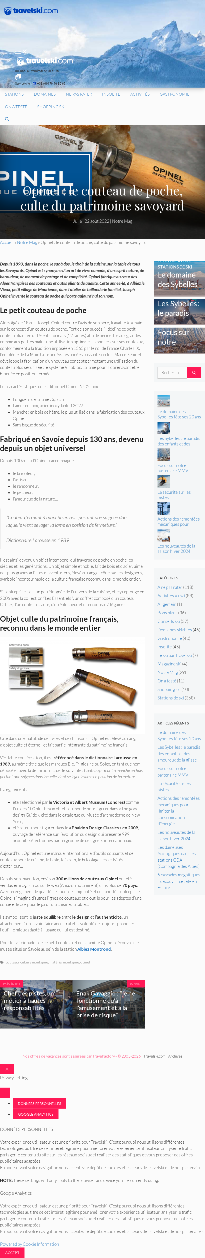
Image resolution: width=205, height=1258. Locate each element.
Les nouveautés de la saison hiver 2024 (176, 548)
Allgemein (167, 604)
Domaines (45, 94)
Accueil (7, 242)
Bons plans (168, 612)
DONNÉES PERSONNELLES (39, 1103)
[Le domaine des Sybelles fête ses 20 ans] (179, 293)
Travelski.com (155, 1056)
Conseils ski (169, 621)
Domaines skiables (175, 629)
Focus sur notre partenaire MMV (173, 468)
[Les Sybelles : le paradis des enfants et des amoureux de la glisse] (179, 322)
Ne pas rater (79, 94)
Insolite (111, 94)
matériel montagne (64, 962)
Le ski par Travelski (175, 655)
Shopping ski (51, 106)
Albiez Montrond (94, 949)
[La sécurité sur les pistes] (164, 486)
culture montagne (34, 962)
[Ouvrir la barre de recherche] (7, 119)
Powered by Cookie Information (29, 1244)
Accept (12, 1252)
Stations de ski (171, 697)
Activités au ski (171, 595)
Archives (175, 1056)
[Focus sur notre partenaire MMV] (179, 351)
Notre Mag (122, 221)
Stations (14, 94)
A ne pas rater (170, 587)
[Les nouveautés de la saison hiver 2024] (164, 540)
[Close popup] (5, 1092)
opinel (85, 962)
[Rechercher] (194, 373)
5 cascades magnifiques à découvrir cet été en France (179, 881)
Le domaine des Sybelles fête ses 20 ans (179, 414)
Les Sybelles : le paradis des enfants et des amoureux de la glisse (179, 443)
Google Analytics (36, 1114)
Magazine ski (170, 663)
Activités (140, 94)
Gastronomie (175, 94)
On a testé (16, 106)
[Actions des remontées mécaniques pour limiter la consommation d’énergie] (164, 513)
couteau (12, 962)
